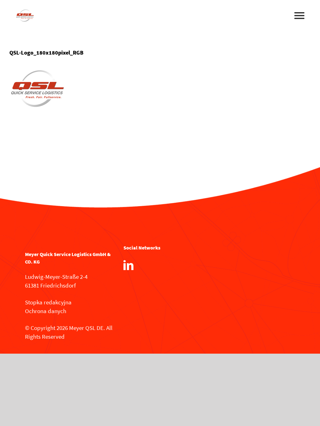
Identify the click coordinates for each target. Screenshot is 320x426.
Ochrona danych (45, 311)
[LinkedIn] (128, 265)
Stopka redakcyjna (48, 302)
